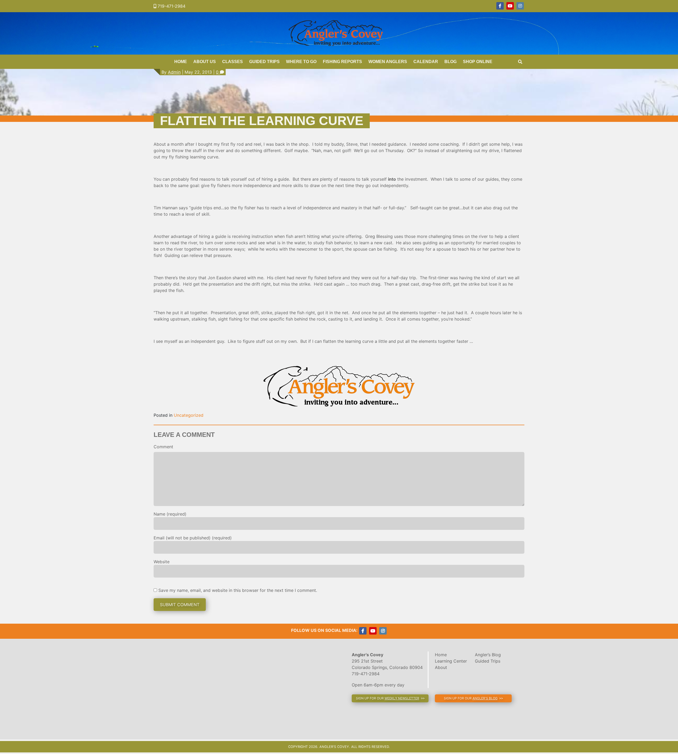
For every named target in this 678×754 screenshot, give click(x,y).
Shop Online (477, 61)
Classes (232, 61)
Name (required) (170, 514)
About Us (204, 61)
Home (180, 61)
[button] (390, 698)
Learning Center (451, 661)
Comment (163, 446)
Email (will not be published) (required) (193, 537)
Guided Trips (264, 61)
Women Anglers (387, 61)
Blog (450, 61)
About (441, 667)
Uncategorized (188, 415)
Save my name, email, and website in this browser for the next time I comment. (237, 590)
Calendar (425, 61)
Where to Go (301, 61)
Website (162, 561)
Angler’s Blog (488, 654)
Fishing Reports (342, 61)
